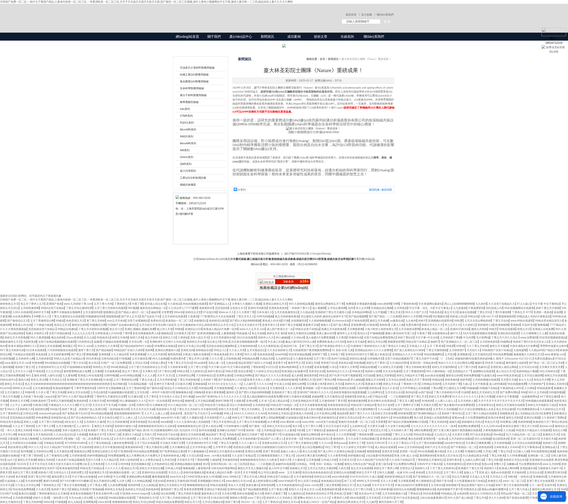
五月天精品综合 (256, 350)
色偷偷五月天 (298, 468)
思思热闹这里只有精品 (42, 329)
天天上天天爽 (455, 451)
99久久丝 (249, 354)
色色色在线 (345, 362)
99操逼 (60, 320)
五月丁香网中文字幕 (407, 405)
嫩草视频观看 (160, 476)
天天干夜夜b (479, 383)
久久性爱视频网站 (475, 417)
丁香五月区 (504, 451)
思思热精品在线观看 (22, 417)
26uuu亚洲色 (74, 337)
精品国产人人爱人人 (272, 438)
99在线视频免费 (516, 383)
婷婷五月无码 (335, 383)
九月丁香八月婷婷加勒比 (174, 497)
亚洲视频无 (463, 354)
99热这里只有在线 (167, 434)
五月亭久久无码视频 (445, 409)
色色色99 (175, 413)
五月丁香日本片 (199, 497)
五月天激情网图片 (365, 409)
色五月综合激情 (505, 409)
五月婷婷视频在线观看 (485, 379)
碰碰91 (479, 362)
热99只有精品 (339, 358)
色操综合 (483, 367)
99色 (564, 489)
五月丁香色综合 (271, 502)
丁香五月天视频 (9, 396)
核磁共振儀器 (188, 184)
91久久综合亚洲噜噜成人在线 (476, 409)
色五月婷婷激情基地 (287, 316)
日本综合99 (30, 413)
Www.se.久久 (226, 312)
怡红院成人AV (494, 308)
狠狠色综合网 (82, 451)
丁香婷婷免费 (364, 434)
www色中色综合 (454, 443)
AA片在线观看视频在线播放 (479, 333)
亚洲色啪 (104, 354)
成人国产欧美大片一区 (280, 329)
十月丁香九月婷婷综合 (443, 468)
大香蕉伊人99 (339, 497)
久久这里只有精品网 (397, 426)
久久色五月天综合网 (27, 485)
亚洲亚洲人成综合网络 (503, 367)
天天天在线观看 (392, 371)
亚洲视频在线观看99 (440, 320)
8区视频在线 (440, 316)
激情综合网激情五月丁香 (329, 303)
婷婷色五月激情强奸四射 (181, 480)
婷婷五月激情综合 (10, 502)
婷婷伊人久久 (266, 337)
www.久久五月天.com (252, 329)
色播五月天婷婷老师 (333, 329)
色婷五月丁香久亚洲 (24, 472)
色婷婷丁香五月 (24, 367)
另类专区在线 (317, 371)
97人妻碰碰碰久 (197, 451)
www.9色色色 (340, 476)
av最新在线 (397, 320)
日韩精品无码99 (430, 383)
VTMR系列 (186, 115)
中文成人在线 (276, 341)
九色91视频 (315, 409)
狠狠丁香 (351, 493)
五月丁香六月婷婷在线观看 (110, 308)
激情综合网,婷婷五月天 (545, 489)
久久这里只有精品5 (243, 455)
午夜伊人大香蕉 (348, 367)
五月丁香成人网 (96, 485)
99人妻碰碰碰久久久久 (132, 400)
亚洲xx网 (251, 400)
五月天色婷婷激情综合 (289, 485)
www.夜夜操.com (554, 354)
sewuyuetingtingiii (49, 413)
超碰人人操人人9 (290, 451)
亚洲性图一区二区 (538, 455)
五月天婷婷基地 (382, 489)
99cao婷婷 (199, 362)
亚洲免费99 (358, 324)
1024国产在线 (8, 493)
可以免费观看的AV (530, 464)
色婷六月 (285, 459)
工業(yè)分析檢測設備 (193, 177)
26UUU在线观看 (246, 337)
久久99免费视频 (516, 455)
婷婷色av (374, 388)
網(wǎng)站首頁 (187, 36)
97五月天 (85, 405)
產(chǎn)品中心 (240, 36)
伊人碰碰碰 (357, 379)
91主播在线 (135, 396)
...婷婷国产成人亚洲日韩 (91, 409)
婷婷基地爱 (404, 413)
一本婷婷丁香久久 (299, 308)
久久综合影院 (194, 455)
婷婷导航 (465, 379)
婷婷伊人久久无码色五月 (281, 497)
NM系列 (184, 150)
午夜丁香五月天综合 (180, 362)
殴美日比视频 (27, 493)
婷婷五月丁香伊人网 (386, 468)
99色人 (228, 413)
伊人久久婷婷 (497, 497)
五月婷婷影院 (44, 358)
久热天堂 (343, 468)
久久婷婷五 (469, 324)
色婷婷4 (384, 324)
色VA (206, 464)
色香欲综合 (157, 320)
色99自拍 (410, 392)
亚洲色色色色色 (278, 308)
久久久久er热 (264, 383)
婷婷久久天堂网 (411, 316)
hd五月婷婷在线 (548, 371)
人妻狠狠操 (227, 333)
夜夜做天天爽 (373, 383)
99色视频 (359, 362)
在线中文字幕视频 (506, 396)
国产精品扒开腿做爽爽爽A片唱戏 (407, 421)
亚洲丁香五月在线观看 (540, 480)
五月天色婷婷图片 (247, 438)
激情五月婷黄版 (385, 375)
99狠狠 (179, 329)
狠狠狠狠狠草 (507, 316)
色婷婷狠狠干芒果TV (449, 489)
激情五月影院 (514, 417)
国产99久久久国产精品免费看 (74, 396)
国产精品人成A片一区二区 (133, 312)
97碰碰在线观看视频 (115, 341)
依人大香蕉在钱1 (150, 459)
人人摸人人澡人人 (445, 400)
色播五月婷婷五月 (36, 333)
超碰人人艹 (470, 472)
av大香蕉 (272, 421)
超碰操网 (317, 396)
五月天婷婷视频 (500, 443)
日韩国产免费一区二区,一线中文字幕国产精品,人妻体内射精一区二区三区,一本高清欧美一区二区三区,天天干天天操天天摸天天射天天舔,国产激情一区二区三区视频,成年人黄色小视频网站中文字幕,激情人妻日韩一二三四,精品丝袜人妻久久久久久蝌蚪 (146, 1)
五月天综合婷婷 (395, 379)
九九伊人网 (123, 480)
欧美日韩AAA (312, 417)
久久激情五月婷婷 (245, 388)
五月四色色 (400, 308)
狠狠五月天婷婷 (374, 379)
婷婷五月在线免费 (385, 413)
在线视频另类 (299, 320)
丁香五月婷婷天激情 (187, 493)
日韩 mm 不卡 (488, 316)
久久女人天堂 (237, 350)
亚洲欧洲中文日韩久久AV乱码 (167, 341)
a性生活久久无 (73, 421)
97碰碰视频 (376, 333)
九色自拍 (231, 362)
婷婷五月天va (291, 502)
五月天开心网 (8, 434)
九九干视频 (379, 312)
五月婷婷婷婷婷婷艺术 (52, 438)
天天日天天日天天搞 (142, 409)
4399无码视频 (264, 316)
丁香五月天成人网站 (253, 476)
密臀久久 (499, 464)
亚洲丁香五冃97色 (39, 476)
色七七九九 (525, 379)
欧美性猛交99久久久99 (193, 438)
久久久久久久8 (113, 468)
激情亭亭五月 (296, 362)
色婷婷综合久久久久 (338, 371)
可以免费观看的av (527, 409)
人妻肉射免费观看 (121, 443)
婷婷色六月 (26, 409)
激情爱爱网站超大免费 (76, 371)
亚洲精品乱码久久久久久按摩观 (373, 350)
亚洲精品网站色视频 (138, 476)
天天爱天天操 (509, 379)
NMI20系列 (186, 136)
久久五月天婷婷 (156, 354)
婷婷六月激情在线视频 (296, 396)
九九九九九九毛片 (82, 333)
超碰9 (97, 341)
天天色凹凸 (387, 497)
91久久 (45, 316)
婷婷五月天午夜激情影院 (108, 447)
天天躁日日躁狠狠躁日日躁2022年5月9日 (275, 447)
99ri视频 (133, 308)
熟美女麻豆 (252, 485)
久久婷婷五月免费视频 (222, 438)
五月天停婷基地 (166, 379)
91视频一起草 (126, 405)
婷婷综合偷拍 (357, 358)
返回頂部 (386, 189)
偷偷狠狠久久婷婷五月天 (528, 354)
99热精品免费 (250, 358)
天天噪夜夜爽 (406, 480)
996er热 (178, 312)
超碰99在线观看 (284, 464)
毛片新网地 (482, 337)
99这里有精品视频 (299, 354)
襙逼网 (558, 312)
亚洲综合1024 (193, 329)
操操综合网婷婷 (309, 434)
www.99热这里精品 (508, 375)
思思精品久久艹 (461, 371)
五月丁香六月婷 (467, 367)
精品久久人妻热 (285, 430)
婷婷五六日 (169, 337)
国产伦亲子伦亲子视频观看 (345, 375)
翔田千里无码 (444, 480)
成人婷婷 (296, 375)
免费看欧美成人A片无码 (331, 341)
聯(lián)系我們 (385, 14)
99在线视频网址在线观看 (519, 308)
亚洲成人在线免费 (543, 329)
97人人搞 (224, 417)
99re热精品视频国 (101, 413)
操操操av (331, 430)
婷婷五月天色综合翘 (151, 468)
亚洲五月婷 (312, 362)
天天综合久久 (498, 476)
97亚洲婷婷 (124, 451)
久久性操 (508, 430)
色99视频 (112, 400)
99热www (343, 379)
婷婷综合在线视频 (404, 489)
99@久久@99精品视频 (46, 430)
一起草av (441, 438)
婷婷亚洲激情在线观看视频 (349, 392)
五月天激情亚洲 (141, 358)
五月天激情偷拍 (41, 388)
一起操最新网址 (528, 396)
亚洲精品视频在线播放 (187, 464)
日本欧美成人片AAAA (108, 333)
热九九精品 (74, 502)
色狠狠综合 (200, 320)
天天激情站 (276, 388)
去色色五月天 (238, 308)
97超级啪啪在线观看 (79, 367)
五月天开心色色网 (124, 438)
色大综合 (93, 362)
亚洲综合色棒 (347, 388)
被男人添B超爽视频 (272, 417)
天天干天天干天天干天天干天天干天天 (500, 400)
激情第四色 (174, 354)
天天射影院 (210, 417)
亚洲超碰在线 (528, 468)
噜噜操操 (188, 468)
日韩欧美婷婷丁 (39, 400)
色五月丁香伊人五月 (32, 303)
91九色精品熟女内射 (475, 455)
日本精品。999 (305, 464)
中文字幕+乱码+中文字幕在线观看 (228, 367)
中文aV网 (118, 476)
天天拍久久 (473, 350)
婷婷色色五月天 (9, 303)
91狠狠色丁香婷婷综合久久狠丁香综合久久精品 (378, 346)
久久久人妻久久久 (249, 443)
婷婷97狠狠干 (223, 400)
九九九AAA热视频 (148, 417)
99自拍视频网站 (433, 354)
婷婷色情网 (267, 485)
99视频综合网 (97, 324)
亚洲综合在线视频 (344, 472)
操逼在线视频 (467, 312)
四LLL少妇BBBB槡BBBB (459, 303)
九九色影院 (100, 497)
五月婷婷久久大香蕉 (106, 346)
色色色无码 (24, 434)
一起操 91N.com (404, 472)
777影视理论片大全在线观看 (217, 316)
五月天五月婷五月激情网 (322, 468)
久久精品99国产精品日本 (543, 350)
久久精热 (529, 388)
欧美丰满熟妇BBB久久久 (22, 346)
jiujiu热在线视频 (434, 375)
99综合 (323, 375)
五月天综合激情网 (532, 375)
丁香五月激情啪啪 (436, 350)
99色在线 (473, 316)
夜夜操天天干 (97, 434)
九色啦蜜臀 (520, 350)
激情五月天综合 (13, 383)
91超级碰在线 (293, 417)
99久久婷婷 (7, 476)
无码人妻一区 (216, 362)
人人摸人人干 (145, 438)
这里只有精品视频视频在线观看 (56, 341)
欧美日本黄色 (496, 417)
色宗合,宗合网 (39, 379)
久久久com (325, 443)
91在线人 (106, 438)
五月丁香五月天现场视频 (251, 421)
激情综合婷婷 (80, 324)
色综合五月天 (62, 324)
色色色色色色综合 (338, 405)
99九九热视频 (160, 358)
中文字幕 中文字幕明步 (546, 303)
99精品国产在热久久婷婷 (128, 350)
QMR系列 (185, 164)
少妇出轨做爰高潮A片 (433, 497)
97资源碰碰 (96, 489)
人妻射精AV (202, 468)
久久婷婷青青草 (177, 367)
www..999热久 (230, 476)
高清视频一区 (311, 388)
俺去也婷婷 (57, 337)
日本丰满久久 (264, 312)
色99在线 (177, 400)
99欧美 (512, 476)
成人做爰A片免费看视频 (320, 337)
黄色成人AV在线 (272, 320)
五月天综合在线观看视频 (526, 443)
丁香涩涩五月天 (377, 430)
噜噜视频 (542, 324)
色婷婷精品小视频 (527, 371)
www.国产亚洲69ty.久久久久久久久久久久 (220, 396)
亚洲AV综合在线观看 (154, 472)
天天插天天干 (185, 459)
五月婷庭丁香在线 (31, 396)
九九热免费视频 (116, 485)
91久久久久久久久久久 (465, 396)
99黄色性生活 (471, 489)
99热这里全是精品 (11, 421)
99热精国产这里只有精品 (497, 350)
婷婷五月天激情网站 (444, 367)
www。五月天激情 (289, 472)
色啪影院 (350, 396)
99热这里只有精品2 (216, 405)
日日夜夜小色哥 (316, 383)
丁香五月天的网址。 (251, 409)
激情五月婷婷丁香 (252, 434)
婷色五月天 (524, 329)
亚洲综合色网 (253, 451)
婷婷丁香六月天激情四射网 (511, 485)
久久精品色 (306, 312)
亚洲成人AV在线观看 (90, 375)
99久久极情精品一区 (438, 371)
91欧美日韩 (40, 405)
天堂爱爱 (166, 312)
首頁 (322, 59)
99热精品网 (205, 388)
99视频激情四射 (94, 316)
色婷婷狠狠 (524, 421)
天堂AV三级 (113, 434)
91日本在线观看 (35, 350)
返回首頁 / (353, 14)
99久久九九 (359, 430)
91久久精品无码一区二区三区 (185, 405)
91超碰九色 (488, 375)
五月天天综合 (434, 472)
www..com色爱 (313, 485)
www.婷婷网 (384, 303)
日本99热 (123, 464)
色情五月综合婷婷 (143, 502)
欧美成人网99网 (508, 468)
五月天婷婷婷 (84, 447)
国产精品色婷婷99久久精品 (136, 346)
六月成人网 (489, 451)
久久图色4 (298, 459)
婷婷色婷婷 (485, 447)
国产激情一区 (257, 426)
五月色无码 (168, 459)
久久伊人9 (42, 392)
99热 (524, 392)
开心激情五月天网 (454, 388)
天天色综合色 (110, 417)
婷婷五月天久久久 (432, 324)
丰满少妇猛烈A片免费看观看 (412, 485)
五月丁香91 (150, 396)
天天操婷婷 (518, 472)
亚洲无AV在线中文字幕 (359, 354)
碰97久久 (455, 333)
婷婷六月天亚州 (227, 409)
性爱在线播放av (543, 358)
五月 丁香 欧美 (435, 346)
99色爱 (450, 346)
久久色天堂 (42, 489)
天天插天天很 (97, 400)
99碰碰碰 (471, 388)
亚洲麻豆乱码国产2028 (230, 430)
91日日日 (271, 367)
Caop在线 (49, 396)
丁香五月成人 (147, 379)
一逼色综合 (524, 476)
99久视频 (188, 396)
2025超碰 (368, 375)
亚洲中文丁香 (356, 443)
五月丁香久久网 (45, 426)
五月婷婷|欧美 (231, 358)
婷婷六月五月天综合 (437, 447)
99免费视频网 (116, 455)
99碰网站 (505, 341)
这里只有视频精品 (138, 320)
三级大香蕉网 (332, 485)
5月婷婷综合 (84, 341)
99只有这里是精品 (480, 434)
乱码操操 (359, 451)
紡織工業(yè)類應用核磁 (194, 74)
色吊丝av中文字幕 (369, 493)
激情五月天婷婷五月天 (484, 392)
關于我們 (214, 36)
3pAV (351, 308)
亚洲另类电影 (138, 421)
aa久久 (11, 459)
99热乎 (493, 329)
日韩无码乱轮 (109, 358)
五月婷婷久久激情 (94, 421)
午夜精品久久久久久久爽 (63, 405)
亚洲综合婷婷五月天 (275, 303)
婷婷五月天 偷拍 (276, 333)
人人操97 (248, 383)
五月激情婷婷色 (246, 346)
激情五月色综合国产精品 (359, 464)
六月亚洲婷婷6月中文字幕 (201, 443)
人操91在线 (54, 375)
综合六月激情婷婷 (240, 405)
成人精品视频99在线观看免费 (264, 396)
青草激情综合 (298, 409)
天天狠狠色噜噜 (223, 388)
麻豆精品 (439, 451)
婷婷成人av (364, 396)
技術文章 (320, 36)
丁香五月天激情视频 (73, 485)
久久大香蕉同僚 (336, 455)
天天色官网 (228, 493)
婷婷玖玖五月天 (354, 383)
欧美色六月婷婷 (302, 413)
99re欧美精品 (118, 367)
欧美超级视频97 (62, 388)
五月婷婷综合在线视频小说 (26, 443)
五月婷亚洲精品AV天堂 (303, 400)
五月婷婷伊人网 (25, 358)
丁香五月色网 (57, 392)
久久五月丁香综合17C (401, 443)
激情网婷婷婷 (427, 455)
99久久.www (85, 346)
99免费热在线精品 (165, 346)
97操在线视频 (328, 388)
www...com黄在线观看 (217, 455)
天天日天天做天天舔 (335, 426)
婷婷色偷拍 (451, 379)
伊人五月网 (362, 308)
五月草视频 (312, 459)
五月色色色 (96, 464)
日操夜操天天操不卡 (550, 468)
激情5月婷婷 (50, 480)
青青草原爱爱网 (193, 489)
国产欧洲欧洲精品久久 (426, 413)
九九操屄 (371, 502)
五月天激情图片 (65, 426)
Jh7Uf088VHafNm (75, 443)
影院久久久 (295, 489)
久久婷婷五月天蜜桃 (390, 367)
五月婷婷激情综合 (454, 464)
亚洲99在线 (234, 489)
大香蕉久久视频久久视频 (246, 303)
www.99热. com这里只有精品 (319, 421)
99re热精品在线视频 (57, 362)
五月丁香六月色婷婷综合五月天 (147, 367)
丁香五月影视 (494, 459)
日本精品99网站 (361, 312)
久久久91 (110, 464)
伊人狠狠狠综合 (425, 480)
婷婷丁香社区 (406, 337)
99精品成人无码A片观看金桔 (533, 316)
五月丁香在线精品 (98, 443)
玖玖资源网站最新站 (430, 303)
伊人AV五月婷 (370, 417)
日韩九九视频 (385, 472)
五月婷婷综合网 (185, 375)
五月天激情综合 (333, 396)
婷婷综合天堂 (193, 312)
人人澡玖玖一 (84, 426)
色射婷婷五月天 (165, 409)
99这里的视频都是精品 (552, 337)
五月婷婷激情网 (29, 308)
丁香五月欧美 (497, 455)
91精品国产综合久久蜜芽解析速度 (411, 409)
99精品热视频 (367, 367)
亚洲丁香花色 (271, 451)
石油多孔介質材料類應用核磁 (197, 67)
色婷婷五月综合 (134, 489)
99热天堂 (230, 371)
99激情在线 (355, 337)
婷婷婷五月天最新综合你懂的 (226, 451)
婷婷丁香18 (232, 502)
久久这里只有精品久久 (501, 303)
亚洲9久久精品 (131, 434)
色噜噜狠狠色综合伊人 (190, 426)
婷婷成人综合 (458, 316)
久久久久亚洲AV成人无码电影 (191, 421)
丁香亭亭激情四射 (84, 388)
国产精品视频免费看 (255, 489)
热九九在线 (309, 451)
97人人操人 (524, 303)
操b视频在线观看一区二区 (124, 472)
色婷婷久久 (421, 468)
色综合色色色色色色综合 (316, 472)
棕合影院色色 (501, 438)
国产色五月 (77, 354)
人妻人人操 (397, 324)
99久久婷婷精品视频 (301, 303)
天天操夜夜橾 (112, 371)
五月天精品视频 (204, 400)
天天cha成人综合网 (80, 497)
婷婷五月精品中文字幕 (409, 375)
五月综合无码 (140, 362)
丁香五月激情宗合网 (156, 447)
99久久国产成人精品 (459, 497)
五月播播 (97, 371)
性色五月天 (491, 421)
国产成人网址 (341, 324)
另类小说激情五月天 (74, 430)
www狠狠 (166, 421)
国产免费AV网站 (509, 392)
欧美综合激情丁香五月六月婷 (520, 426)
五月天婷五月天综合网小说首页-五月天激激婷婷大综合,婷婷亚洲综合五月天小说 (187, 324)
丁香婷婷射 (257, 367)
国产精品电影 (104, 350)
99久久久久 (35, 447)
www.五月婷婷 (551, 464)
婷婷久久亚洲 (41, 497)
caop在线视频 (382, 434)
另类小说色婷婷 (128, 459)
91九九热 (89, 337)
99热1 (225, 341)
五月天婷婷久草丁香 (400, 430)
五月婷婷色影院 (489, 341)
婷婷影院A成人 (60, 417)
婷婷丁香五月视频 (290, 324)
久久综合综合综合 (64, 434)
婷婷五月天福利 (356, 341)
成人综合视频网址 (312, 447)
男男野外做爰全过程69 (553, 346)
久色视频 (81, 434)
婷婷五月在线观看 (555, 375)
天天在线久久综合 (170, 396)
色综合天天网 (542, 379)
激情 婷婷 (39, 375)
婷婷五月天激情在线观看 (511, 405)
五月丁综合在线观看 (146, 443)
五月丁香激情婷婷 (413, 371)
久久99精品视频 (141, 480)
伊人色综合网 (213, 426)
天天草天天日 (347, 459)
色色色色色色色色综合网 (338, 409)
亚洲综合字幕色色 (214, 489)
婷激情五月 (494, 480)
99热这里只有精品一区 (283, 405)
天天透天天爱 (460, 434)
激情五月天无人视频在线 (252, 468)
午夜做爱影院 (476, 308)
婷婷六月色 (136, 337)
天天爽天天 (149, 371)
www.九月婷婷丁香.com (78, 303)
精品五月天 (131, 468)
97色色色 (38, 371)
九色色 (155, 493)
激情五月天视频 (498, 346)
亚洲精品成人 (550, 447)
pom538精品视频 (130, 375)
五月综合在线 (534, 472)
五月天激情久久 (13, 392)
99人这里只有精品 (308, 480)
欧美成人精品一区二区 (435, 329)
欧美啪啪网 (502, 324)
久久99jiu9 (297, 337)
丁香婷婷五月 (122, 303)
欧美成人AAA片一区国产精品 (318, 502)
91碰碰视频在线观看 (120, 392)
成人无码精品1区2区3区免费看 (533, 413)
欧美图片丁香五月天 (100, 430)
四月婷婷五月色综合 (280, 413)
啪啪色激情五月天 (10, 341)
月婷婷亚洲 (29, 341)
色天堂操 (21, 476)
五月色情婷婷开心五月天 (50, 367)
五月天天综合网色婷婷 (477, 320)
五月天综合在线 (528, 367)
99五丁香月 (332, 447)
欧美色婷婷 (80, 400)
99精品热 (437, 379)
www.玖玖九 (177, 476)
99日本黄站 (92, 358)
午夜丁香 (137, 303)
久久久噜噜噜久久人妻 (534, 333)
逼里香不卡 (279, 362)
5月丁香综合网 (166, 371)
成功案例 (294, 36)
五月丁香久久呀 (452, 472)
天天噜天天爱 (429, 405)
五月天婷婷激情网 (58, 354)
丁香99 (126, 333)
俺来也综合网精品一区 (153, 308)
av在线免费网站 (22, 316)
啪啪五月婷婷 (46, 459)
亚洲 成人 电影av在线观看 (494, 472)
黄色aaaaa (340, 443)
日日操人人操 (521, 451)
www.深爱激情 (528, 337)
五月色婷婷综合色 (162, 464)
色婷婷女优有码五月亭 (319, 493)
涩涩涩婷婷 (221, 308)
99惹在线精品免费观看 (169, 502)
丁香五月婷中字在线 (425, 358)
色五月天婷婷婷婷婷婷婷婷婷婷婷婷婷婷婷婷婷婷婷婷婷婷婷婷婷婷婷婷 (68, 383)
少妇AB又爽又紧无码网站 (311, 455)
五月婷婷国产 (457, 350)
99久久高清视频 (39, 337)
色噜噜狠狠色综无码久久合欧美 (156, 426)
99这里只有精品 (494, 362)
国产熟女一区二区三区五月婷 (546, 362)
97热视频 (124, 358)
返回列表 (374, 189)
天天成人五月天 (478, 476)
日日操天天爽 (183, 383)
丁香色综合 (414, 493)
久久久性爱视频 (345, 434)
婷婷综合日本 (322, 476)
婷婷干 (422, 320)
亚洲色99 (428, 438)
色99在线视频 (207, 430)
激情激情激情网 (356, 400)
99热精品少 (448, 493)
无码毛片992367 (376, 443)
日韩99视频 (111, 375)
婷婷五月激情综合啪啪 (301, 333)
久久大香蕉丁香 (245, 312)
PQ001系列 (187, 122)
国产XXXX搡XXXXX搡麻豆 (76, 480)
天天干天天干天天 (382, 485)
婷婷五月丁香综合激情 (245, 417)
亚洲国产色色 (54, 303)
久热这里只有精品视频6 (69, 459)
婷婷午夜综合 (215, 371)
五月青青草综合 (484, 405)
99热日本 (182, 371)
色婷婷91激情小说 (125, 426)
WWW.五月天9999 (368, 480)
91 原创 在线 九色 (342, 350)
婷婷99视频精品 (96, 455)
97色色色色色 (219, 354)
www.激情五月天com (238, 480)
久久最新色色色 (302, 358)
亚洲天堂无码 (390, 451)
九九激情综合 (296, 493)
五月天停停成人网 (200, 447)
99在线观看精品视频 (543, 451)
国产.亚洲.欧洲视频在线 (205, 333)
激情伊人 (231, 392)
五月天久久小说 (21, 371)
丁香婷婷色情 (409, 303)
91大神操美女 (157, 405)
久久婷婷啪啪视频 (319, 320)
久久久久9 (215, 358)
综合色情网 (167, 493)
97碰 (286, 320)
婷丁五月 (349, 480)
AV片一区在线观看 (159, 400)
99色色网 (37, 362)
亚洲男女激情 (224, 375)
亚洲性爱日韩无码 (555, 472)
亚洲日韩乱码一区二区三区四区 (229, 464)
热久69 (296, 426)
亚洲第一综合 (408, 451)
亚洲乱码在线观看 (508, 333)
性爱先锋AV (413, 324)
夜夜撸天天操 (311, 324)
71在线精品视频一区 (140, 383)
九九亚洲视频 (122, 430)
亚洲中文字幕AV (163, 383)
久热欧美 (239, 400)
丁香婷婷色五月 (50, 485)
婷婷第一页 (252, 430)
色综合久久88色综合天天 (484, 493)
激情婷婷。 (339, 438)
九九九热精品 (149, 485)
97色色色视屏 (359, 320)
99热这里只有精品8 (166, 438)
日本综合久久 (61, 472)
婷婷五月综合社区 (349, 417)
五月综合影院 (98, 392)
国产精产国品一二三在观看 (385, 316)
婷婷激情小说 (485, 324)
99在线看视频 (431, 493)
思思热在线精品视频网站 (220, 346)
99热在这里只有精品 (307, 329)
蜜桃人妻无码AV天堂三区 (400, 333)
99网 (396, 303)
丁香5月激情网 (501, 312)
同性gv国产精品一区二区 (515, 493)
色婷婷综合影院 (218, 320)
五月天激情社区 (481, 354)
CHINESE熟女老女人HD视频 (203, 476)
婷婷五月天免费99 (439, 396)
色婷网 (149, 350)
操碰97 (434, 341)
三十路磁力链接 (43, 324)
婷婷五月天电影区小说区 (542, 405)
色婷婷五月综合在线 (515, 459)
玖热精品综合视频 (381, 308)
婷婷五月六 (348, 485)
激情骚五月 (69, 346)
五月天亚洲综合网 (324, 413)
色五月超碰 (258, 333)
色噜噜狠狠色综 (121, 502)
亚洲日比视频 (532, 417)
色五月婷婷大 (153, 337)
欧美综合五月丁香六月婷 (356, 489)
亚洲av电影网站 (287, 367)
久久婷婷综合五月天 (552, 409)
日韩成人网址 (158, 362)
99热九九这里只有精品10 (69, 358)
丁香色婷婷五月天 (147, 497)
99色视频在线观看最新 (538, 400)
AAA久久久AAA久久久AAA (250, 413)
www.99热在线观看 (522, 320)
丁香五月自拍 (501, 320)
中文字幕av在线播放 (84, 476)
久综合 (333, 367)
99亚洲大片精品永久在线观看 (533, 430)
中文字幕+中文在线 (426, 337)
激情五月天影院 (103, 426)
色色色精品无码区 (331, 480)
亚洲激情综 (539, 476)
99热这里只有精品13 (279, 476)
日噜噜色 (198, 392)
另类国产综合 (329, 362)
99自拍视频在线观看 (195, 303)
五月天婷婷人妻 (467, 400)
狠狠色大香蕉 (238, 497)
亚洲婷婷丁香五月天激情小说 (332, 312)
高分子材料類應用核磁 (193, 95)
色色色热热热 (265, 354)
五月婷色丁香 (335, 354)
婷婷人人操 (30, 421)
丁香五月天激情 (227, 443)
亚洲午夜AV (453, 459)
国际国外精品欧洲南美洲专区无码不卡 (35, 468)
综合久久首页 (390, 388)
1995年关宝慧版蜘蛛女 (110, 388)
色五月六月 (116, 329)
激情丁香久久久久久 (361, 413)
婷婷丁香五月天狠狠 (548, 308)
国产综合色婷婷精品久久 (85, 417)
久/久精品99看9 (398, 362)
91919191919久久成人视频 (366, 476)
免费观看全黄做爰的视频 (360, 303)
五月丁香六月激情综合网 (302, 443)
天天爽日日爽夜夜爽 (276, 409)
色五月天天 (451, 312)
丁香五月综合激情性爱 (79, 308)
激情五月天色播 (379, 320)
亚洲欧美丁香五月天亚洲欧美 (84, 379)
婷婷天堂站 (473, 464)
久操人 (467, 383)
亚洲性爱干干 (272, 434)
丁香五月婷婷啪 (32, 502)
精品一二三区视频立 (262, 464)
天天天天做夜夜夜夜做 (312, 405)
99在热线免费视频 (23, 489)
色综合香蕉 (244, 371)
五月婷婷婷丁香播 (450, 337)
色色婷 (420, 472)
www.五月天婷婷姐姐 (410, 447)
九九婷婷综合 (283, 358)
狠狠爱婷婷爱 (396, 341)
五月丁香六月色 (103, 303)
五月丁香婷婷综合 (10, 413)
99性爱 (458, 320)
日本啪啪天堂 (375, 358)
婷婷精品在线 (204, 350)
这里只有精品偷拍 (59, 333)
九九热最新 (459, 308)
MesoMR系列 (188, 143)
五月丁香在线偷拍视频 (429, 443)
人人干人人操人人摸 (156, 413)
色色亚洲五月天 (75, 320)
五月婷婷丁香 (208, 379)
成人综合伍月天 (505, 371)
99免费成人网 (508, 421)
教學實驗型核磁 (189, 102)
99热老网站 (42, 417)
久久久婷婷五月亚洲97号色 (357, 447)
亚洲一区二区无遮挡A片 (524, 438)
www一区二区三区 (514, 480)
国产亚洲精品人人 (219, 303)
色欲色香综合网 (17, 447)
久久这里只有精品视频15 (363, 438)
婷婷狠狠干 (452, 485)
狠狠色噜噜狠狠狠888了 (128, 413)
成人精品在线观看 (385, 447)
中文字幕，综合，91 (421, 308)
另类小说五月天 (199, 337)
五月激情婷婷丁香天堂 (332, 400)
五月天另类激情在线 (223, 337)
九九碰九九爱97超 (473, 459)
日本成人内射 (329, 459)
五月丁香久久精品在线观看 (481, 413)
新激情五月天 (551, 434)
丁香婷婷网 (201, 459)
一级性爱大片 (59, 497)
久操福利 (215, 459)
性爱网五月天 (307, 379)
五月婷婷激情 (77, 455)
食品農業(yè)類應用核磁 (194, 81)
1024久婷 (344, 430)
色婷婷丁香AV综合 (452, 413)
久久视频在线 (194, 417)
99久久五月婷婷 (537, 392)
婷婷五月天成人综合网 (191, 346)
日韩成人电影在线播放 (196, 354)
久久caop (383, 409)
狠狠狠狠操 (112, 316)
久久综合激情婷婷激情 (283, 379)
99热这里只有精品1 (417, 341)
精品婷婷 (342, 413)
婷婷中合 (386, 417)
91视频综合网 (473, 451)
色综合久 (362, 333)
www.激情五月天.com (17, 362)
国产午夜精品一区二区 (463, 447)
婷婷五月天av (391, 383)
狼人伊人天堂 (165, 329)
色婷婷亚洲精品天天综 (397, 476)
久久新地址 (174, 303)
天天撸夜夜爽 (355, 329)
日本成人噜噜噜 (28, 438)
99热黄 (427, 316)
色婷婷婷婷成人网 (173, 455)
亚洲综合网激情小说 (167, 350)
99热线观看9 (544, 388)
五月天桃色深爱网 (409, 329)
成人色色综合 (382, 354)
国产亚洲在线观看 (517, 497)
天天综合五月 (57, 379)
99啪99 (29, 392)
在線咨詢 (347, 36)
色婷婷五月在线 (196, 341)
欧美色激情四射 (68, 468)
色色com (486, 464)
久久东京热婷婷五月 (279, 350)
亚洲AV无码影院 (257, 308)
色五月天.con (312, 489)
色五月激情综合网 (104, 480)
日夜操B (12, 438)
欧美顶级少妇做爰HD (294, 371)
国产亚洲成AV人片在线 (231, 379)
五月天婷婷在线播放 (461, 438)
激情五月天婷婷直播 (192, 434)
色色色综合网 (241, 447)
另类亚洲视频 (137, 354)
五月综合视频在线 (212, 502)
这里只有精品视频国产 (398, 358)
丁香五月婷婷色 (438, 421)
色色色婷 (41, 354)
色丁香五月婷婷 (96, 320)
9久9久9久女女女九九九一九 (225, 383)
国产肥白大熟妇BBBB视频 (244, 320)
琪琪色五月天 (101, 367)
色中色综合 (327, 434)
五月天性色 (141, 392)
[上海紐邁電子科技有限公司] (237, 14)
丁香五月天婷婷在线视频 (93, 329)
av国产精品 (425, 392)
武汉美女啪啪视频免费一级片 (248, 341)
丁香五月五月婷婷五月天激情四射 (197, 409)
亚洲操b (515, 324)
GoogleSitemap (321, 253)
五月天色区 (372, 497)
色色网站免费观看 (468, 426)
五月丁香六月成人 (519, 489)
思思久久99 (92, 459)
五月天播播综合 (178, 447)
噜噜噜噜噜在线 (425, 489)
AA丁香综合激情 (549, 396)
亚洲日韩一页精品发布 (423, 362)
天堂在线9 (158, 480)
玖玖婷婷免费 (33, 480)
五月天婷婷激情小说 (394, 493)
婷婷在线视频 (245, 493)
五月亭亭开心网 (222, 447)
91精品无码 (267, 358)
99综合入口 (220, 350)
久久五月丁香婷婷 (23, 426)
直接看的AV (206, 308)
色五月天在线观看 (361, 468)
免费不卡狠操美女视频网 (66, 312)
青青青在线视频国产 (82, 493)
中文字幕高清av (530, 447)
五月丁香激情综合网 (42, 320)
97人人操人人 (127, 417)
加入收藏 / (368, 14)
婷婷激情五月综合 (472, 421)
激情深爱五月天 (60, 476)
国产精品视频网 (357, 316)
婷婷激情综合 (329, 417)
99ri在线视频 (425, 451)
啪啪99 (189, 400)
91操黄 (465, 392)
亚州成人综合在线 (155, 303)
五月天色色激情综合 (286, 312)
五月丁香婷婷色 (135, 388)
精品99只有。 (291, 346)
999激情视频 (556, 392)
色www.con (546, 426)
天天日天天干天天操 (104, 405)
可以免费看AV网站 (404, 464)
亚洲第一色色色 (542, 312)
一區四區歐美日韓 (118, 409)
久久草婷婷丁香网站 (553, 417)
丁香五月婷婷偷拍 (188, 379)
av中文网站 (104, 476)
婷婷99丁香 (319, 354)
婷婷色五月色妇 (114, 489)
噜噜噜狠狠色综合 (197, 485)
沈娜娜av (511, 464)
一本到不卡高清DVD (161, 392)
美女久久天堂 (236, 485)
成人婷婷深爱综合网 (264, 480)
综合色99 (153, 421)
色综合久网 (559, 430)
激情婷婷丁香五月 (171, 489)
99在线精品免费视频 (145, 451)
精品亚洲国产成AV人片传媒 (254, 362)
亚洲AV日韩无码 (459, 329)
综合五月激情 (460, 476)
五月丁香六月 (321, 358)
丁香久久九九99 (402, 434)
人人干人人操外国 (20, 405)
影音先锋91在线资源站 (381, 400)
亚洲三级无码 (383, 464)
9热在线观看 (356, 497)
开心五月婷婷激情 (117, 421)
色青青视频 (320, 367)
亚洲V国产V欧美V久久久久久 (314, 392)
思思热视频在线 (140, 464)
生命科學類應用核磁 (192, 88)
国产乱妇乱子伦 (151, 316)
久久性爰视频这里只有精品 (470, 480)
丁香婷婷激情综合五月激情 (52, 493)
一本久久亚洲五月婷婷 (17, 430)
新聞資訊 (267, 36)
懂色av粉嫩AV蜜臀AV (494, 489)
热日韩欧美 (119, 383)
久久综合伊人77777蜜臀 (182, 308)
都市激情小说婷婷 (516, 362)
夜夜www (457, 417)
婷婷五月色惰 (120, 337)
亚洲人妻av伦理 (325, 333)
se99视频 (216, 413)
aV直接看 (372, 324)
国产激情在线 (154, 388)
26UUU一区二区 (250, 502)
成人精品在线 (280, 400)
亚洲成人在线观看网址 (437, 417)
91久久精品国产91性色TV (59, 447)
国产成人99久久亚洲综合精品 (335, 451)
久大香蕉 (341, 337)
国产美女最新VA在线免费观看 (456, 405)
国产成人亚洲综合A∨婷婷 (409, 350)
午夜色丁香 (423, 333)
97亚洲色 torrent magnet (134, 493)
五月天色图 (305, 367)
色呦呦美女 (506, 413)
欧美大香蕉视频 (215, 392)
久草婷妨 (183, 337)
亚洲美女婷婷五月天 (274, 443)
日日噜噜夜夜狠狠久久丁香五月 (275, 455)
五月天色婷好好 (42, 434)
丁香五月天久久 (245, 316)
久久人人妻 (148, 375)
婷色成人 (339, 493)
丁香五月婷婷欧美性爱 (416, 367)
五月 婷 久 (264, 400)
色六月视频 (487, 396)
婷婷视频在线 (356, 455)
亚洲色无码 (187, 350)
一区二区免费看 (89, 438)
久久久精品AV (119, 354)
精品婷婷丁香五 (215, 434)
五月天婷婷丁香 (451, 383)
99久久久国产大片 (416, 312)
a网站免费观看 (422, 430)
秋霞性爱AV (177, 358)
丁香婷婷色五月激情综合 (430, 459)
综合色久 (262, 388)
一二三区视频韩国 (398, 396)
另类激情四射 (230, 459)
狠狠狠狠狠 (373, 451)
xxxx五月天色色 (116, 320)
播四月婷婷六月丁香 (390, 502)
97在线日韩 (210, 312)
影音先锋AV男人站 (107, 493)
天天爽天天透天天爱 (551, 367)
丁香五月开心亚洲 (196, 358)
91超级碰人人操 (14, 480)
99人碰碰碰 (282, 337)
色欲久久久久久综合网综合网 (455, 362)
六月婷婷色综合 (205, 375)
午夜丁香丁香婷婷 (31, 455)
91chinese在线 (341, 320)
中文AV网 (468, 337)
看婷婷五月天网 (19, 400)
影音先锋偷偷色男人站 (146, 333)
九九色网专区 (375, 392)
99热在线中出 (8, 379)
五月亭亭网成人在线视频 (414, 388)
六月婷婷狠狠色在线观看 (61, 350)
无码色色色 (233, 434)
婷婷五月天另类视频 (16, 337)
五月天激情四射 (92, 312)
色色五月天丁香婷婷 (418, 379)
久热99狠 (361, 388)
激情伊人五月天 (346, 333)
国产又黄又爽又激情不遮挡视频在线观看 (457, 430)
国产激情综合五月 (17, 320)
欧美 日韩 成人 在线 (406, 455)
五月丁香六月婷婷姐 (51, 421)
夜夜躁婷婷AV (133, 447)
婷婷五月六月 (192, 502)
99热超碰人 (243, 333)
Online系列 (186, 157)
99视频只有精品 (488, 388)
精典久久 (326, 324)
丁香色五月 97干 (522, 312)
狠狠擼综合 (109, 312)
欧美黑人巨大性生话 (449, 455)
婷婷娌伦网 (41, 409)
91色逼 (107, 379)
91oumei (5, 388)
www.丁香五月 (255, 497)
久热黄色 (193, 316)
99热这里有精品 (422, 434)
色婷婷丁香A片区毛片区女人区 (531, 341)
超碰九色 (454, 421)
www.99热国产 (287, 480)
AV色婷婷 (427, 400)
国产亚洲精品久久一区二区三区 (459, 341)
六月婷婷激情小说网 (235, 426)
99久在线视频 (482, 438)
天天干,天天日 (165, 375)
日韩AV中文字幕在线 (429, 464)
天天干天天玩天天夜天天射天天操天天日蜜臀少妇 (58, 464)
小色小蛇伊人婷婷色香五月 (381, 329)
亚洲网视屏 (89, 502)
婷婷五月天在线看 (78, 392)
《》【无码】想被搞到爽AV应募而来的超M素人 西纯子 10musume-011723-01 (486, 358)
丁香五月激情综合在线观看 (67, 316)
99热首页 (357, 371)
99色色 (460, 346)
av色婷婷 (462, 493)
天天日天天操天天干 (248, 324)
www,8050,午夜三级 (173, 417)
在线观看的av (440, 333)
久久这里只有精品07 (401, 459)
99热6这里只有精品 (52, 308)
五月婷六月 (148, 434)
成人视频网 (318, 308)
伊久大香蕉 (236, 354)
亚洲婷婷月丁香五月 (283, 392)
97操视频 (60, 502)
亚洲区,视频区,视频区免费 (139, 329)
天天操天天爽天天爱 (172, 443)
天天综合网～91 (138, 341)
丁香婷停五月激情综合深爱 (110, 396)
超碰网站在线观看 (483, 371)
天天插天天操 (548, 438)
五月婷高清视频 (22, 497)
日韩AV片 (142, 405)
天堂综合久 (406, 468)
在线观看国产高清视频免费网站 (311, 350)
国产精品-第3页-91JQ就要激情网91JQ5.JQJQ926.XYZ (164, 430)
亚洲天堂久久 (270, 324)
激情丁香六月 (86, 350)
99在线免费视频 (502, 354)
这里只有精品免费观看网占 (380, 337)
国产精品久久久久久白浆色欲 (272, 375)
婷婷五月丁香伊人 (377, 362)
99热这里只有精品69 (363, 405)
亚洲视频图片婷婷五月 (210, 480)
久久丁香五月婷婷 (477, 346)
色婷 (417, 400)
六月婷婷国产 (536, 383)
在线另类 (549, 485)
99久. (29, 375)
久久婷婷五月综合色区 (266, 371)
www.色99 (104, 502)
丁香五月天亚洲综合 (223, 421)
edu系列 (185, 109)
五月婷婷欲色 (260, 405)
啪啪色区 (166, 333)
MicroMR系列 (188, 129)
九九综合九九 (442, 434)
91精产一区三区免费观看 (115, 362)
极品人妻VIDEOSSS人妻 (300, 341)
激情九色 (23, 379)
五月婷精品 (267, 430)
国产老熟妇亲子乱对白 (75, 413)
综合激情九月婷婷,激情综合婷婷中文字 (324, 316)
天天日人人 (174, 472)
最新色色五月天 (210, 493)
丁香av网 (436, 388)
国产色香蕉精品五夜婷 (172, 451)
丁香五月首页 (395, 312)
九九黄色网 (69, 375)
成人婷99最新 (497, 383)
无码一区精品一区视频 (329, 464)
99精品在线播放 (67, 329)
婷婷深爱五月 (79, 472)
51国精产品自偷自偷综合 (122, 324)
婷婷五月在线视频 (50, 346)
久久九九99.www (491, 426)
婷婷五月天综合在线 (279, 426)
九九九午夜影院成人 (270, 346)
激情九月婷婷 (479, 329)
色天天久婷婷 (385, 405)
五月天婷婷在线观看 (174, 316)
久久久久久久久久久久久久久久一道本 (433, 426)
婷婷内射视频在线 (194, 472)
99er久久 (12, 409)
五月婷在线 (437, 485)
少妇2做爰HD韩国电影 (379, 455)
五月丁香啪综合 (315, 430)
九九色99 (481, 303)
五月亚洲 (450, 354)
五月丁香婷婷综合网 (125, 379)
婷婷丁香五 (68, 409)
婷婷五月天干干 (365, 472)
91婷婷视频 (7, 358)
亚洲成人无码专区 (556, 383)
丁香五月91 (484, 312)
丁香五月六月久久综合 (505, 337)
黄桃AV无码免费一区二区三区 (356, 421)
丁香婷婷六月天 (410, 383)
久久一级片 (535, 485)
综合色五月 (213, 341)
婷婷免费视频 (471, 375)
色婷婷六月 (549, 443)
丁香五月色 (480, 497)
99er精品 (498, 434)
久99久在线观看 (22, 312)
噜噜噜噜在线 (183, 392)
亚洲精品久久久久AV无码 (407, 354)
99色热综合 (103, 337)
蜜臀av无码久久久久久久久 (313, 497)
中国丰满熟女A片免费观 (524, 346)
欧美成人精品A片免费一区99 (220, 329)
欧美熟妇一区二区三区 (179, 320)
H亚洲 (300, 430)
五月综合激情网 (336, 308)
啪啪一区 (73, 438)
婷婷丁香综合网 (325, 379)
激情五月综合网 (376, 341)
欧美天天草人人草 (257, 379)
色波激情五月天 (98, 472)
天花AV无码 (529, 324)
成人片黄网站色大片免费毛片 (143, 455)
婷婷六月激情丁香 (275, 493)
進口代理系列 (188, 170)
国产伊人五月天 (130, 316)
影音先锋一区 (294, 438)
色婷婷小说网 (373, 371)
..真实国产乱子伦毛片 (196, 413)
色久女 (418, 417)
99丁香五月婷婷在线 (12, 350)
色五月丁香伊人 (131, 371)
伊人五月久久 (453, 324)
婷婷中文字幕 (41, 312)
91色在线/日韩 (219, 497)
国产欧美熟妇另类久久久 (334, 346)
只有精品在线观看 (23, 354)
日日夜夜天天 (181, 333)
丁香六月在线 (79, 362)
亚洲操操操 (199, 383)
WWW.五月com (21, 388)
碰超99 (155, 312)
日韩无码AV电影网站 (223, 468)
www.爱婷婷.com (290, 421)
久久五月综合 (54, 371)
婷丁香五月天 (310, 346)
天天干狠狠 (249, 472)
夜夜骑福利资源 (330, 489)
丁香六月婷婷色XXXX (446, 392)
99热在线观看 (507, 329)
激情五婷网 (298, 383)
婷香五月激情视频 (61, 400)
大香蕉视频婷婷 (492, 430)
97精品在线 (379, 396)
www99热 (281, 354)
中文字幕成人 (443, 308)
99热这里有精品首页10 (549, 320)
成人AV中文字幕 (278, 468)
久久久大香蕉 (293, 388)
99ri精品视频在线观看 (121, 497)
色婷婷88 (133, 485)
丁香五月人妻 (405, 400)
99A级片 (55, 409)
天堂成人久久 (417, 346)
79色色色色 (435, 312)
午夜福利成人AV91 (511, 388)
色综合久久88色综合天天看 (180, 388)
